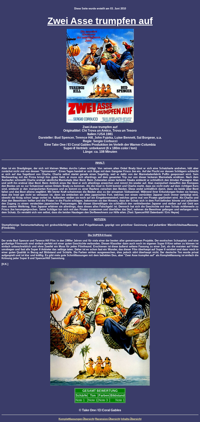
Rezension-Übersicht (107, 418)
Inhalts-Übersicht (131, 418)
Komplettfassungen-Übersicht (76, 418)
